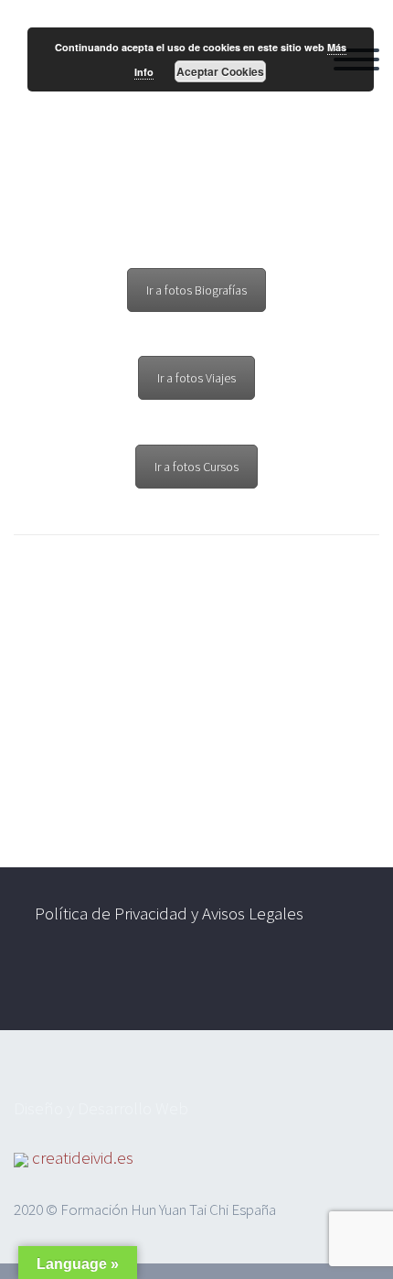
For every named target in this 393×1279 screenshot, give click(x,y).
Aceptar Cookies (220, 71)
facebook (289, 982)
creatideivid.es (82, 1157)
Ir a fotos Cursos (196, 466)
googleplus (342, 982)
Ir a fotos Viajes (196, 378)
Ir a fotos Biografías (196, 290)
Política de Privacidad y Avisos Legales (169, 913)
